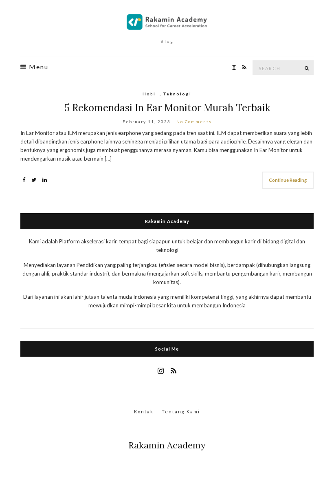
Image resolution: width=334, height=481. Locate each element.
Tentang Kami (181, 411)
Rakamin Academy (167, 445)
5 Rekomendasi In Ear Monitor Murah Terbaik (167, 107)
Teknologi (177, 93)
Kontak (144, 411)
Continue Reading (288, 180)
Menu (37, 67)
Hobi (149, 93)
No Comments (194, 121)
